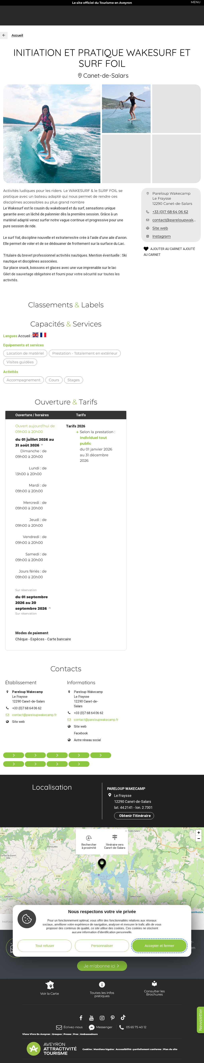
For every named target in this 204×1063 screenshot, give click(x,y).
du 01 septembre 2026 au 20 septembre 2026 (31, 603)
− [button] (198, 838)
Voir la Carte (49, 993)
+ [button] (198, 832)
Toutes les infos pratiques (102, 994)
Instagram (161, 236)
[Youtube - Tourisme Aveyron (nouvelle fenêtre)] (91, 1017)
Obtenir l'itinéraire (135, 816)
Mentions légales (104, 1049)
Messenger (104, 1027)
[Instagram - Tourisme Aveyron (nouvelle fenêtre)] (102, 1017)
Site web (160, 228)
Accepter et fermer (159, 946)
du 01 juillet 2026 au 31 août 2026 (34, 442)
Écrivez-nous (73, 1027)
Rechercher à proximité (88, 846)
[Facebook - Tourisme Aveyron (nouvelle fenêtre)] (81, 1017)
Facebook (81, 733)
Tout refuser (44, 946)
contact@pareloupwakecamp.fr (175, 220)
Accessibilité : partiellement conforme (138, 1049)
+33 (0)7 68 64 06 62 (170, 212)
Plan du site (170, 1049)
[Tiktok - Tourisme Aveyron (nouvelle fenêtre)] (123, 1017)
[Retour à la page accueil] (4, 35)
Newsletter (200, 1020)
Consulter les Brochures (154, 992)
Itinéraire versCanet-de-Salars (114, 846)
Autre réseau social (87, 740)
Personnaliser (102, 946)
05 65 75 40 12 (136, 1027)
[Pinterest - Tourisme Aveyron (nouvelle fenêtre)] (112, 1017)
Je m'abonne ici (99, 966)
